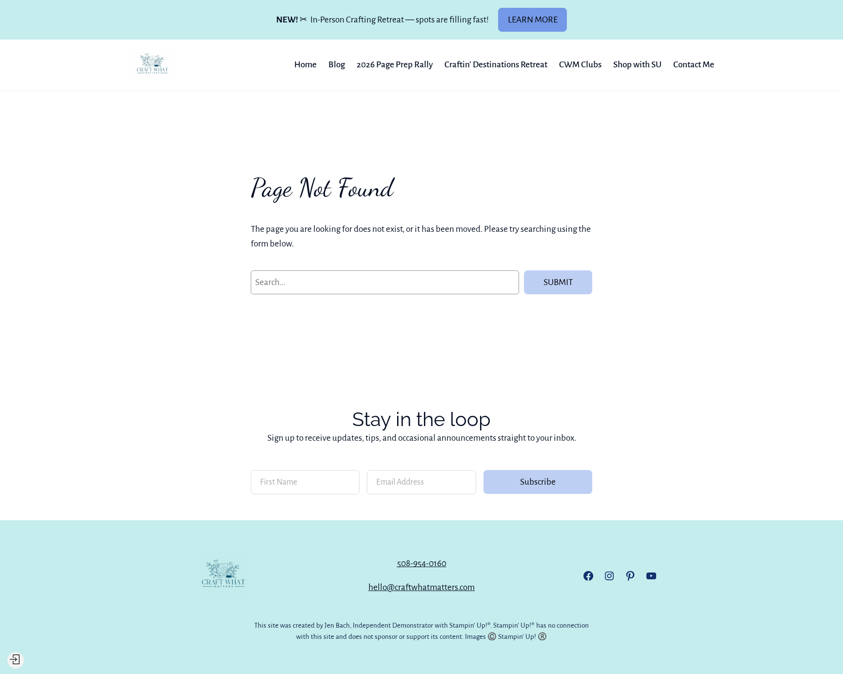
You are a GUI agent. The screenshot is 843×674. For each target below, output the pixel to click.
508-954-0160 (421, 563)
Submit (558, 282)
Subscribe (538, 482)
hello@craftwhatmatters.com (421, 587)
